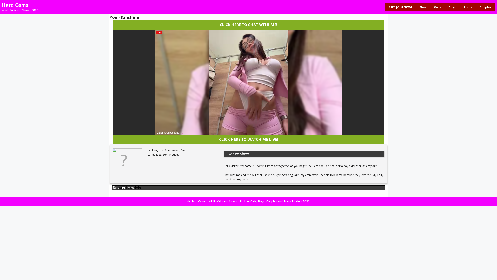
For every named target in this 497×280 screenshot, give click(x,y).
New (423, 7)
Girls (437, 7)
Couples (485, 7)
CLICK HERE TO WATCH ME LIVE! (248, 139)
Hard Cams (15, 5)
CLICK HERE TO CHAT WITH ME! (248, 24)
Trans (467, 7)
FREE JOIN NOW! (400, 7)
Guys (452, 7)
